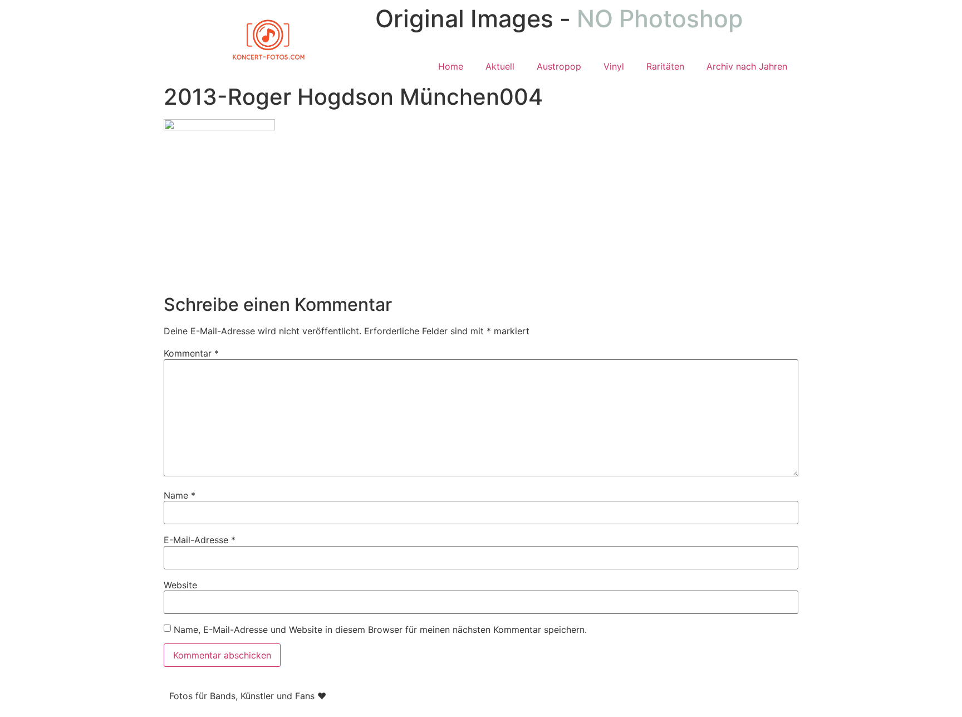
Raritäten (665, 66)
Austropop (559, 66)
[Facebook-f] (500, 694)
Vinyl (613, 66)
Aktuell (499, 66)
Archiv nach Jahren (746, 66)
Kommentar (191, 353)
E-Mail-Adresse (199, 539)
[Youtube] (562, 694)
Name (179, 495)
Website (180, 585)
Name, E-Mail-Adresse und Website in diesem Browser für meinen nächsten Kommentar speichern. (380, 629)
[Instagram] (531, 694)
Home (450, 66)
